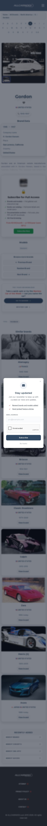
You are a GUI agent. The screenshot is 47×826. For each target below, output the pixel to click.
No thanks (23, 443)
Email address (12, 415)
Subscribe (23, 438)
